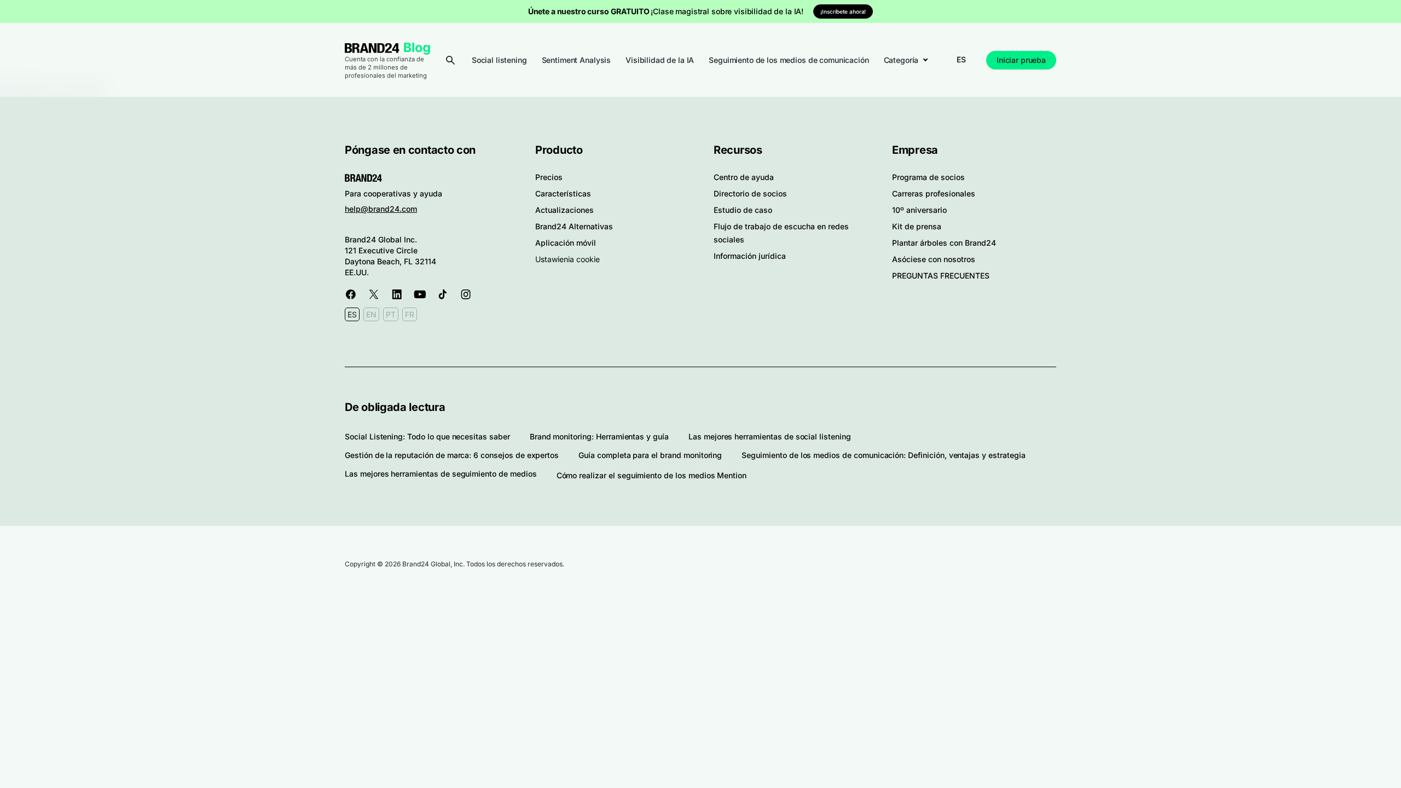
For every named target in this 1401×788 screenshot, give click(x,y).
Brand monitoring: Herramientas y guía (599, 436)
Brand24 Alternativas (574, 226)
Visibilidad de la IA (660, 60)
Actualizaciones (564, 210)
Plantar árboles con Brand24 (944, 242)
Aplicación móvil (565, 242)
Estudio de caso (743, 210)
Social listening (499, 60)
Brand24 (372, 47)
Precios (549, 177)
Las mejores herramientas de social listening (769, 436)
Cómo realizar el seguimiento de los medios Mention (652, 475)
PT (391, 314)
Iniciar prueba (1021, 60)
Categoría (901, 60)
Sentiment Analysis (576, 60)
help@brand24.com (381, 208)
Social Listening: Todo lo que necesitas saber (427, 436)
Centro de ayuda (744, 177)
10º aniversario (919, 210)
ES (961, 59)
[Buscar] (450, 60)
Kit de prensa (916, 226)
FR (409, 314)
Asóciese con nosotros (933, 259)
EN (371, 314)
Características (563, 193)
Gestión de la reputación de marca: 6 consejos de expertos (452, 455)
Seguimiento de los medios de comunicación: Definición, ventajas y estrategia (883, 455)
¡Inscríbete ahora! (843, 11)
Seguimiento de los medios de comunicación (789, 60)
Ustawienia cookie (567, 259)
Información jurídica (750, 255)
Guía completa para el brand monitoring (650, 455)
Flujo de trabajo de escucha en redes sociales (781, 233)
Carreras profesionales (933, 193)
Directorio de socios (750, 193)
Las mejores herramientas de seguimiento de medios (441, 473)
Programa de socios (928, 177)
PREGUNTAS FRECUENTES (940, 275)
